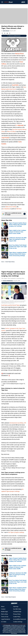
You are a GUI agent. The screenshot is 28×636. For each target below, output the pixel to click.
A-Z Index (3, 621)
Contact (3, 609)
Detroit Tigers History (10, 261)
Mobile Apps (4, 611)
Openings (15, 606)
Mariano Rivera (19, 53)
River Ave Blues (11, 131)
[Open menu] (2, 2)
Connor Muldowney (8, 280)
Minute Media (8, 625)
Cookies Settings (17, 621)
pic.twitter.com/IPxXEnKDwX (9, 381)
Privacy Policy (17, 614)
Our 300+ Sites (17, 609)
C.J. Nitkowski (19, 125)
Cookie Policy (16, 616)
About (2, 606)
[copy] (10, 33)
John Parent (6, 30)
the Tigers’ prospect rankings (16, 532)
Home (2, 261)
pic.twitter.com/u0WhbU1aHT (9, 466)
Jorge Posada (5, 137)
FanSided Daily (17, 611)
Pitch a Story (4, 614)
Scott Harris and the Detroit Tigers (10, 305)
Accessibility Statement (19, 619)
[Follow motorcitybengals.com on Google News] (25, 214)
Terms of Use (4, 616)
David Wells (15, 85)
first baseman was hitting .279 (18, 423)
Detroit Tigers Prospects (10, 596)
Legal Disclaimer (5, 619)
